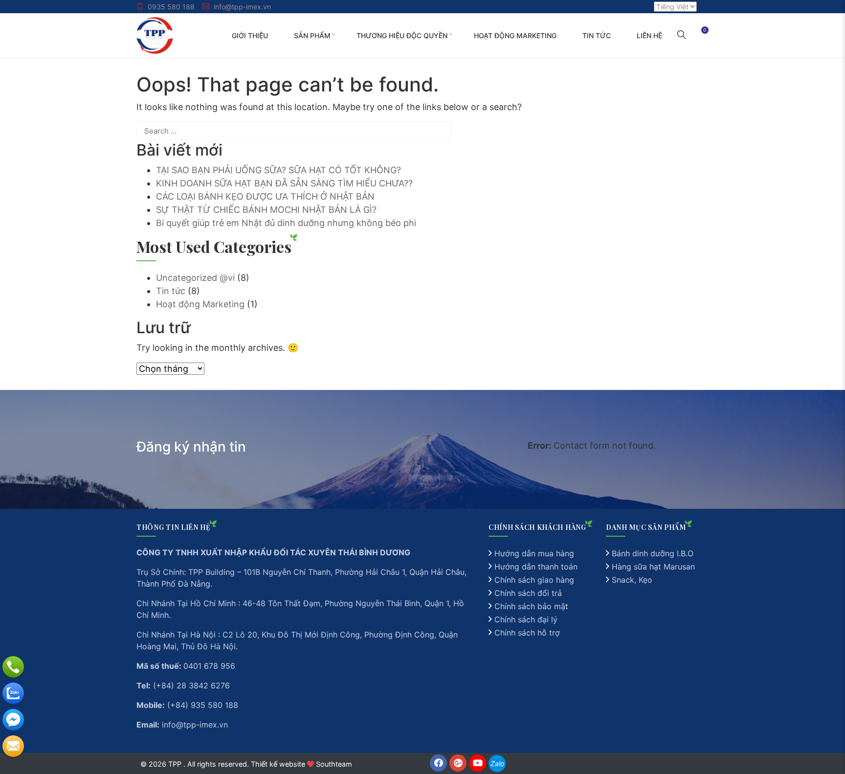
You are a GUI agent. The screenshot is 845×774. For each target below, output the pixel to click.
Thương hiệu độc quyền (401, 35)
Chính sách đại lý (525, 619)
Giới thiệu (250, 35)
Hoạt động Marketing (515, 35)
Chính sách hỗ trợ (527, 632)
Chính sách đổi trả (528, 593)
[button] (681, 35)
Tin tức (596, 35)
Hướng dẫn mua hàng (534, 553)
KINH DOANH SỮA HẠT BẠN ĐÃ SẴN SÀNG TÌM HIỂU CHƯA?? (284, 183)
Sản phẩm (312, 35)
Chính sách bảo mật (531, 606)
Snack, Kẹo (632, 580)
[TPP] (154, 34)
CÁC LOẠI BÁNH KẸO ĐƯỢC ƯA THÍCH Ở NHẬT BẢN (265, 196)
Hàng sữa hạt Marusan (653, 566)
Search (441, 131)
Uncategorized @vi (195, 278)
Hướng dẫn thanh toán (536, 566)
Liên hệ (649, 35)
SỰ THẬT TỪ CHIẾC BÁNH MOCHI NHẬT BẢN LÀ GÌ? (266, 210)
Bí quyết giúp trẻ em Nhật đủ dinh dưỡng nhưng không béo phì (286, 223)
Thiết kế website (278, 764)
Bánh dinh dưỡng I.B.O (652, 553)
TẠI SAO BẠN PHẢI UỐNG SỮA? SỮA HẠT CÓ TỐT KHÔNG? (278, 170)
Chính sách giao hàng (534, 580)
